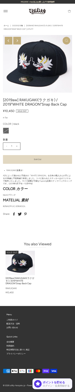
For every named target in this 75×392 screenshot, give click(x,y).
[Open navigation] (5, 11)
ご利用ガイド (12, 320)
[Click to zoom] (66, 40)
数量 (5, 139)
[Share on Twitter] (19, 214)
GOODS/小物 (17, 25)
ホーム (6, 25)
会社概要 (10, 342)
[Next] (17, 40)
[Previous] (8, 40)
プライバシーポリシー (16, 353)
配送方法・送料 (13, 324)
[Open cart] (69, 11)
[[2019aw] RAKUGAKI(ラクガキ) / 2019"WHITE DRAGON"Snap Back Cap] (20, 263)
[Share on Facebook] (14, 214)
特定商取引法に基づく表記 (17, 350)
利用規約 (10, 346)
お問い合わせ (12, 327)
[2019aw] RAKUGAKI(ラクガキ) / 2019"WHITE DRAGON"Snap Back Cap (20, 281)
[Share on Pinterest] (25, 214)
